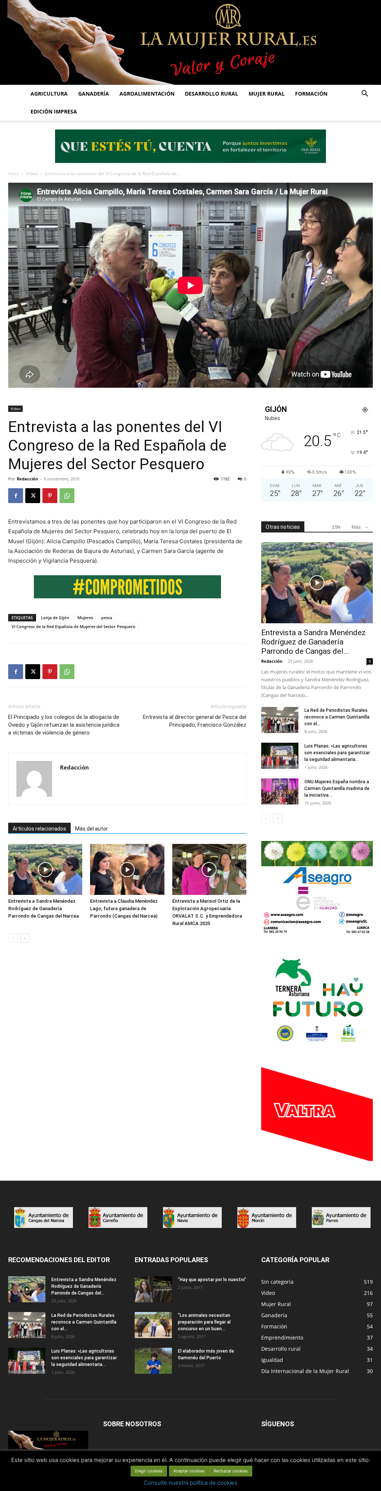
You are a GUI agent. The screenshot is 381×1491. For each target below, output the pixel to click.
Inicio (13, 173)
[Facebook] (15, 495)
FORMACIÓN (311, 93)
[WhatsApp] (67, 495)
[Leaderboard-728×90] (190, 160)
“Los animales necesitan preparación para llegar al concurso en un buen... (204, 1322)
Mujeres (85, 617)
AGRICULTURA (49, 93)
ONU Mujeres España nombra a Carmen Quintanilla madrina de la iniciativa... (336, 788)
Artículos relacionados (39, 829)
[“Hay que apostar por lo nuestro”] (153, 1289)
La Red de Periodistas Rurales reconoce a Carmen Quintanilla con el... (336, 717)
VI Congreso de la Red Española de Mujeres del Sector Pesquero (73, 626)
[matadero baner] (317, 933)
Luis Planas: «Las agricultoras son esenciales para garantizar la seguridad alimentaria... (337, 752)
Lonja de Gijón (55, 617)
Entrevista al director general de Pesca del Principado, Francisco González (194, 721)
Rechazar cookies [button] (231, 1471)
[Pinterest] (49, 495)
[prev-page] (12, 938)
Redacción (27, 478)
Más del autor (91, 829)
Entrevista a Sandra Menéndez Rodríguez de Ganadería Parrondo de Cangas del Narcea (43, 908)
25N (336, 527)
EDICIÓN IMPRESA (54, 111)
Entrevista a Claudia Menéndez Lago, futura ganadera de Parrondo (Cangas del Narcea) (124, 908)
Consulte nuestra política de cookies (190, 1482)
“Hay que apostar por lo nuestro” (212, 1279)
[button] (365, 94)
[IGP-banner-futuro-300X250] (317, 1045)
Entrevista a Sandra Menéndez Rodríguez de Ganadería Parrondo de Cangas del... (313, 642)
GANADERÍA (93, 93)
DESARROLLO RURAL (211, 93)
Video (32, 173)
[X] (32, 495)
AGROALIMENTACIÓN (147, 93)
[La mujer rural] (190, 42)
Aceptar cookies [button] (189, 1471)
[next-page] (24, 938)
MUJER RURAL (267, 93)
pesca (106, 617)
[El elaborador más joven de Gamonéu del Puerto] (153, 1361)
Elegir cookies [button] (149, 1471)
